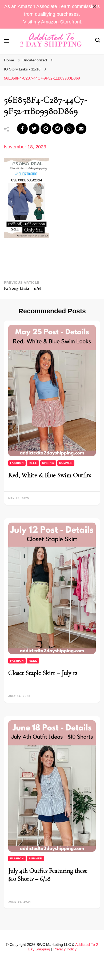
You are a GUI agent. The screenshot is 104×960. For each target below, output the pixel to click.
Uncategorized (34, 60)
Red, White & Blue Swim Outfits (49, 475)
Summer (66, 462)
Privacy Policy (65, 949)
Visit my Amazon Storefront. (52, 22)
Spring (48, 462)
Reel (33, 462)
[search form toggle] (97, 41)
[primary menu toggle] (6, 41)
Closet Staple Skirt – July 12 (42, 673)
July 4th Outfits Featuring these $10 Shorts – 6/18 (47, 875)
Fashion (17, 462)
